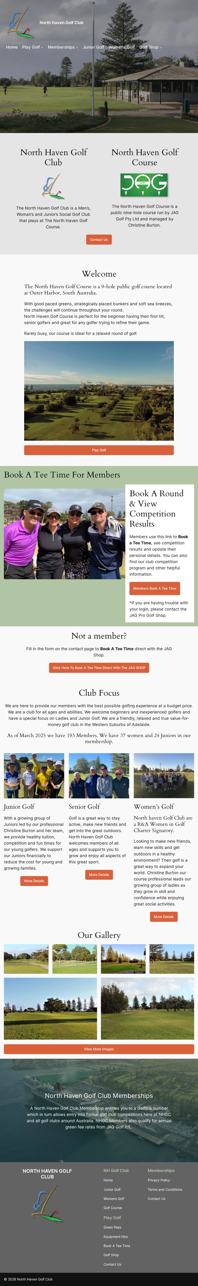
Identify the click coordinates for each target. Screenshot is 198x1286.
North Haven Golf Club (62, 22)
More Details (34, 881)
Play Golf (99, 450)
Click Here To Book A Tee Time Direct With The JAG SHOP (99, 668)
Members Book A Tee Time (154, 588)
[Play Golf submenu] (42, 47)
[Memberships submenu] (77, 47)
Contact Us (99, 239)
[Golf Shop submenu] (161, 47)
